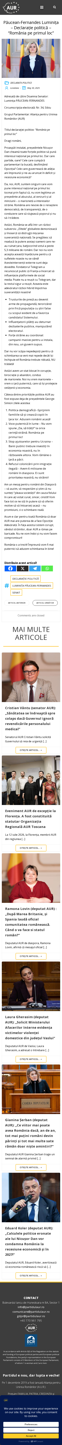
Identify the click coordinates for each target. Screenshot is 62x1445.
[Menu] (42, 7)
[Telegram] (35, 568)
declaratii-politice (21, 82)
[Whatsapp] (47, 568)
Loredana (14, 87)
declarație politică (25, 578)
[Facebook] (10, 568)
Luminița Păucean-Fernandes (31, 585)
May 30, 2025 (33, 87)
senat (16, 592)
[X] (22, 568)
